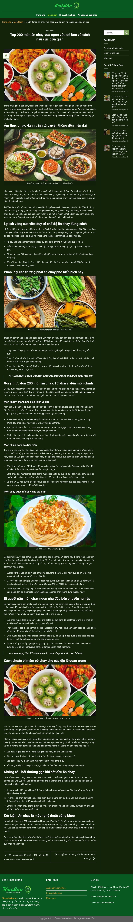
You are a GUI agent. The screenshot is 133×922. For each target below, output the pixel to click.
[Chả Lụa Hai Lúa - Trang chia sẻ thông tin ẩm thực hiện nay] (66, 5)
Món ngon (52, 15)
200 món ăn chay (32, 821)
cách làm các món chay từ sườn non (53, 653)
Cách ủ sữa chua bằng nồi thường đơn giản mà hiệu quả (120, 119)
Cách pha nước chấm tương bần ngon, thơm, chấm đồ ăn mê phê (120, 134)
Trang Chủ (40, 15)
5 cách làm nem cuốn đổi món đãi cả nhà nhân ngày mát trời (58, 375)
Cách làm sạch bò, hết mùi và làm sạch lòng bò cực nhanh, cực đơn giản (120, 101)
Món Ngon (18, 22)
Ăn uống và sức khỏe (87, 15)
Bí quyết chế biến (67, 15)
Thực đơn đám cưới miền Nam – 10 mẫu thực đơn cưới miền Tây (120, 150)
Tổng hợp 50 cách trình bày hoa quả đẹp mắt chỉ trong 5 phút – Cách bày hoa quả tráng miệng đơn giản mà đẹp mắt (120, 81)
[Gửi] (126, 32)
